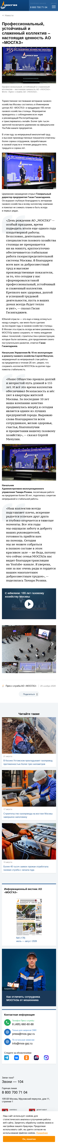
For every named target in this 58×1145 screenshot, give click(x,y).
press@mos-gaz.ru (23, 1034)
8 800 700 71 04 (38, 7)
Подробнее (42, 1132)
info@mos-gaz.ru (22, 1043)
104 (20, 1081)
